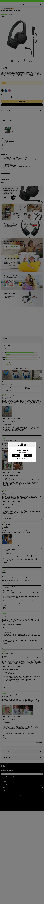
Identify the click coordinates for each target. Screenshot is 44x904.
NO (28, 455)
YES (16, 455)
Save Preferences (23, 458)
